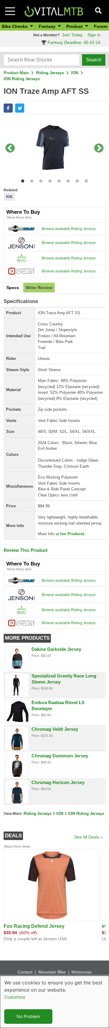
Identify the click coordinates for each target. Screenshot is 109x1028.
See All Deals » (88, 837)
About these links (19, 217)
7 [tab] (76, 180)
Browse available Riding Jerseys (69, 229)
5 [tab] (57, 180)
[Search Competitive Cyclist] (21, 271)
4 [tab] (48, 180)
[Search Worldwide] (21, 228)
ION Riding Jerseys (22, 79)
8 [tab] (85, 180)
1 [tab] (21, 180)
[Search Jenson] (21, 243)
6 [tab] (66, 180)
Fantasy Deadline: (73, 42)
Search (93, 59)
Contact (25, 972)
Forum (100, 26)
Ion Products (72, 534)
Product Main (16, 73)
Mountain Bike (52, 972)
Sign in (94, 34)
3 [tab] (39, 180)
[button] (8, 108)
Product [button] (75, 26)
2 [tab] (30, 180)
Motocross (81, 972)
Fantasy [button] (48, 26)
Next (99, 148)
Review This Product (26, 550)
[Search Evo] (21, 258)
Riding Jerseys (50, 73)
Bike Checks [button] (15, 26)
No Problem (28, 1016)
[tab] (13, 288)
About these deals (17, 846)
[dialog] (54, 1002)
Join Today (72, 34)
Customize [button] (14, 997)
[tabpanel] (54, 148)
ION (74, 73)
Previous (10, 148)
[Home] (54, 10)
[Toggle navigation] (10, 11)
